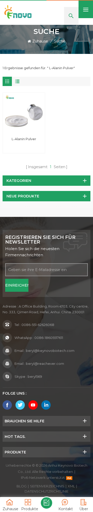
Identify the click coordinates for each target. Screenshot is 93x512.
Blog (22, 486)
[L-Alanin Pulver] (24, 114)
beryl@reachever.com (45, 363)
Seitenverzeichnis (47, 486)
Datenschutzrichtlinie (46, 491)
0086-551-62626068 (37, 325)
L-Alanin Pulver (24, 139)
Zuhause (40, 41)
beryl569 (35, 376)
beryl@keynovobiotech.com (50, 351)
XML (71, 486)
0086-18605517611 (48, 338)
